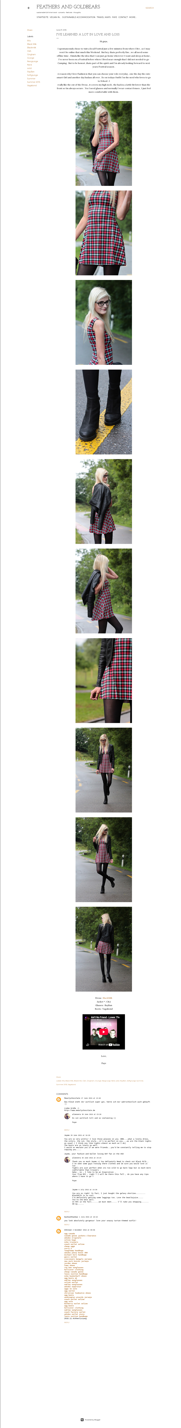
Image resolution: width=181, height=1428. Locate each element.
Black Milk (31, 44)
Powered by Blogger (92, 1420)
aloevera (76, 1114)
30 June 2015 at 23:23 (91, 1158)
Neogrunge (32, 61)
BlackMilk (107, 998)
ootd (29, 68)
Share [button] (29, 30)
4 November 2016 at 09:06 (84, 1230)
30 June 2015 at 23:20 (91, 1114)
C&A (29, 51)
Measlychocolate (72, 1098)
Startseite (42, 17)
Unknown (68, 1230)
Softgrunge (32, 75)
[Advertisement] (103, 1386)
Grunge (30, 58)
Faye (114, 17)
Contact (123, 17)
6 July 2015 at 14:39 (88, 1190)
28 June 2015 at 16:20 (80, 1135)
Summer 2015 (33, 82)
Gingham (31, 54)
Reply (66, 1130)
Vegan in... (55, 17)
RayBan (30, 72)
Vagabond (32, 85)
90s (29, 41)
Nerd (29, 65)
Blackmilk (31, 47)
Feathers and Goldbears (68, 7)
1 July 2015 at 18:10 (88, 1217)
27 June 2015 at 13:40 (91, 1098)
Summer (31, 78)
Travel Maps (104, 17)
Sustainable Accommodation (78, 17)
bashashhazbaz (71, 1217)
